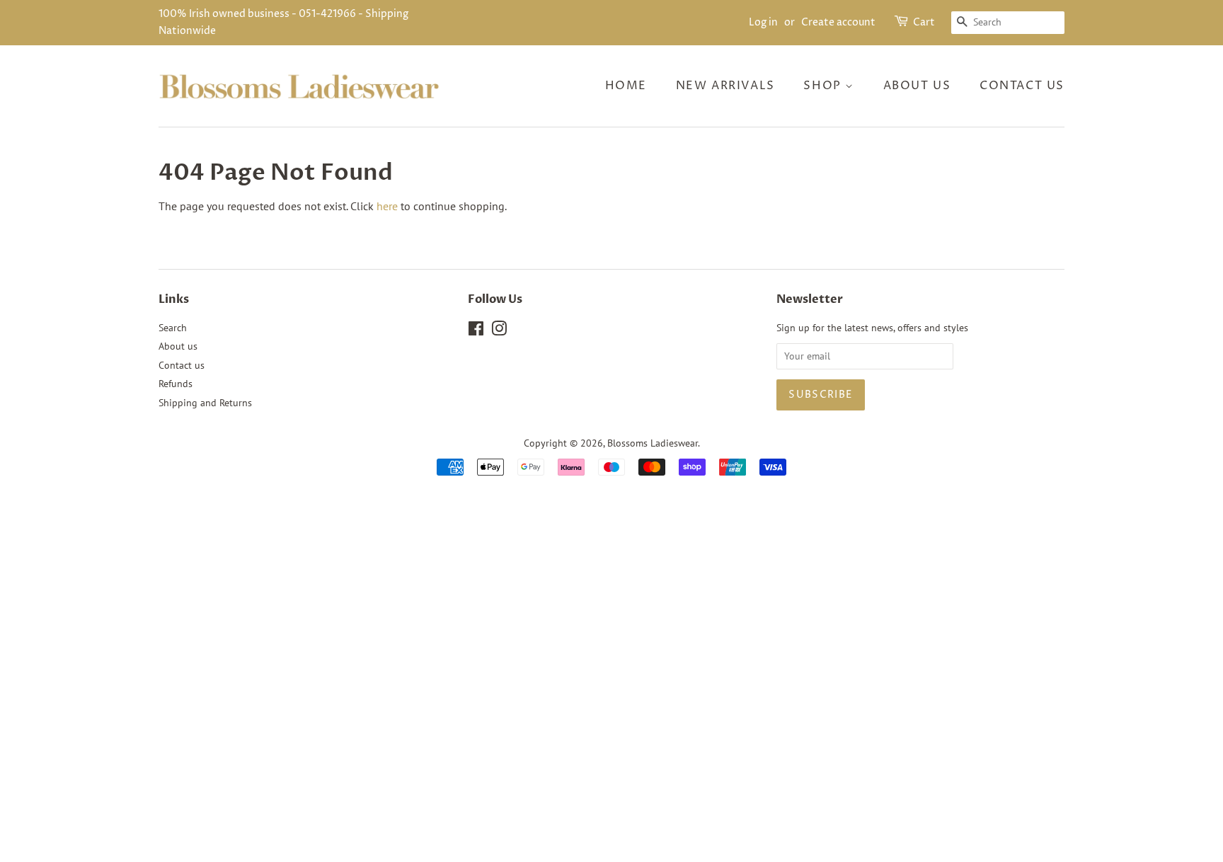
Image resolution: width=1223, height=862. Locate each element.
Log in (763, 22)
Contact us (1022, 85)
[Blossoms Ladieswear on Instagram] (499, 331)
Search (173, 327)
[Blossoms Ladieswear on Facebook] (476, 331)
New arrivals (725, 85)
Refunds (176, 383)
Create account (838, 22)
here (387, 206)
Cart (924, 22)
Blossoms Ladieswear (652, 443)
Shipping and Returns (205, 402)
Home (626, 85)
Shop (824, 85)
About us (917, 85)
